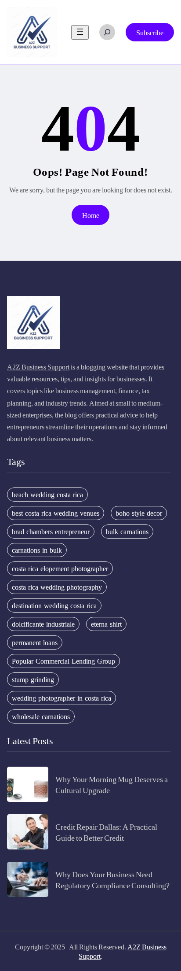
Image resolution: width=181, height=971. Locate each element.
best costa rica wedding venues (55, 513)
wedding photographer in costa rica (61, 698)
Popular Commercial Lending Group (63, 661)
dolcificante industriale (43, 624)
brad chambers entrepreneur (51, 531)
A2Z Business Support (38, 366)
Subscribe (149, 32)
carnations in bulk (37, 550)
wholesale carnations (41, 716)
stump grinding (33, 679)
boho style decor (139, 513)
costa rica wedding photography (57, 587)
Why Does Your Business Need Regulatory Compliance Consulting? (112, 879)
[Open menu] (80, 32)
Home (90, 215)
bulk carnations (127, 531)
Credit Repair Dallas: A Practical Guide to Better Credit (106, 831)
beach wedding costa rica (47, 494)
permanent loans (35, 642)
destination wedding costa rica (54, 605)
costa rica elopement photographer (60, 568)
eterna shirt (106, 624)
